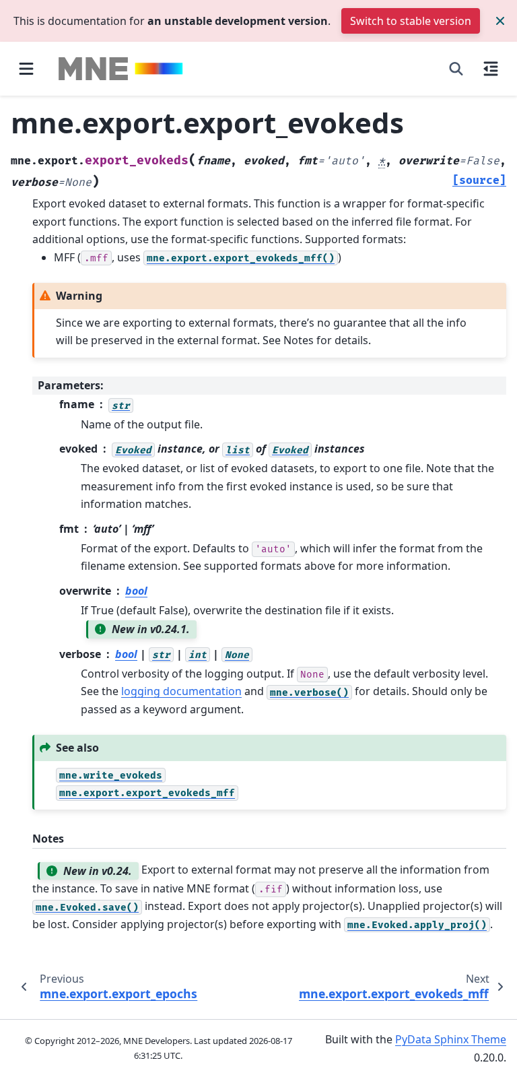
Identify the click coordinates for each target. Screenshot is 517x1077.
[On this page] (490, 68)
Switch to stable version (410, 20)
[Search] (456, 68)
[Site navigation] (26, 68)
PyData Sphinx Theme (450, 1039)
